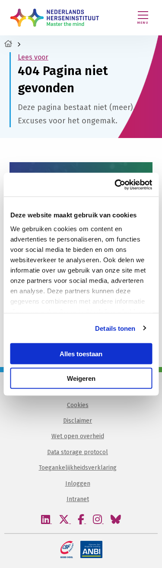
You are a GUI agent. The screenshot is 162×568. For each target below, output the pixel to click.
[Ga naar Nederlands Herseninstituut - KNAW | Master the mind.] (8, 44)
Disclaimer (77, 420)
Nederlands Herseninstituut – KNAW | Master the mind (54, 17)
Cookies (78, 405)
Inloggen (77, 483)
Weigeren (81, 378)
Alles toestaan (81, 354)
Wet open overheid (77, 436)
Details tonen (115, 328)
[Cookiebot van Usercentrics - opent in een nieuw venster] (115, 184)
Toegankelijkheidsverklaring (78, 467)
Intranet (78, 499)
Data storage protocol (77, 452)
